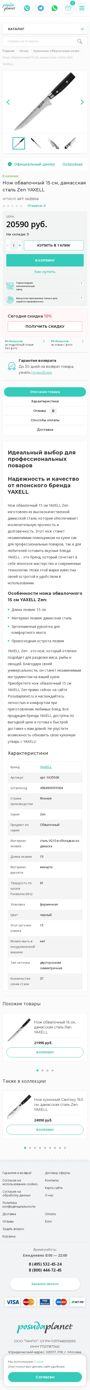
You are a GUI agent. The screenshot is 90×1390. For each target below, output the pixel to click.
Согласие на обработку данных (16, 1193)
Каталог (16, 29)
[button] (37, 1070)
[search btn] (79, 41)
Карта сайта (53, 1188)
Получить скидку (45, 326)
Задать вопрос (13, 1229)
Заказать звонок (45, 1284)
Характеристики (45, 401)
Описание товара (45, 392)
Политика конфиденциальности (19, 1204)
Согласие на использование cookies (20, 1182)
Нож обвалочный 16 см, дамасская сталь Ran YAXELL (55, 1027)
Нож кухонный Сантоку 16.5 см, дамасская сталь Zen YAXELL (58, 1104)
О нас (49, 1195)
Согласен (45, 1377)
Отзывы (43, 411)
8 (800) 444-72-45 (45, 1270)
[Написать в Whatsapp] (55, 8)
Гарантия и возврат (17, 1173)
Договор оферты (57, 1173)
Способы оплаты (45, 420)
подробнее (41, 372)
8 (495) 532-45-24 (45, 1264)
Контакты (52, 1180)
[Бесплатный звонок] (27, 8)
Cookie (39, 1361)
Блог (48, 1221)
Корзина (9, 1236)
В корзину (45, 260)
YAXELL (46, 767)
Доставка (45, 429)
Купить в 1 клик (53, 245)
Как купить (45, 271)
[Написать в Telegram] (41, 8)
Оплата (50, 1214)
